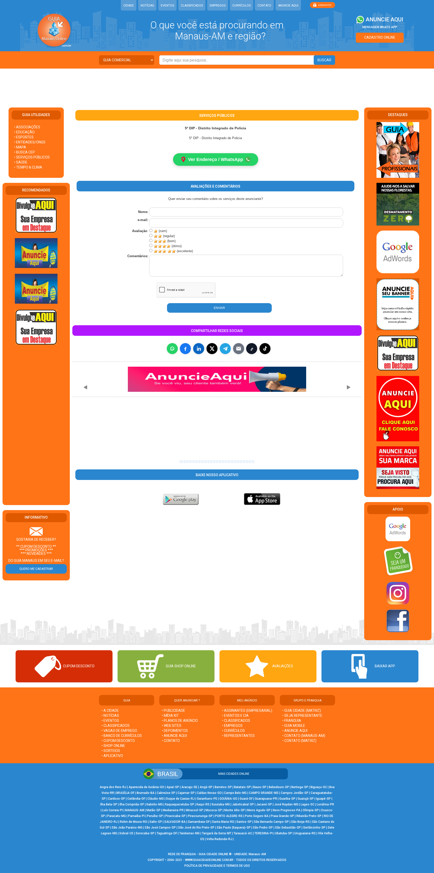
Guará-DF (246, 798)
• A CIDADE (110, 710)
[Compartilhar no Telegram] (225, 348)
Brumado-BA (145, 793)
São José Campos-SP (160, 827)
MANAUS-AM (134, 810)
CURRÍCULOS (241, 5)
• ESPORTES (24, 137)
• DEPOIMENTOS (175, 731)
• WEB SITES (171, 726)
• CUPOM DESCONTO (118, 741)
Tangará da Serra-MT (216, 833)
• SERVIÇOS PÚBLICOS (32, 157)
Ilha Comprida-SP (132, 804)
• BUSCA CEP (24, 152)
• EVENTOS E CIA (235, 716)
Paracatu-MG (116, 816)
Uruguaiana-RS (305, 833)
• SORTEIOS (110, 751)
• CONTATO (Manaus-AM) (303, 736)
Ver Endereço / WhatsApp (215, 159)
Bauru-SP (259, 787)
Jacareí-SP (264, 804)
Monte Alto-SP (234, 810)
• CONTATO (171, 741)
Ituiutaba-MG (221, 804)
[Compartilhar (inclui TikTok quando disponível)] (264, 348)
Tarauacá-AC (243, 833)
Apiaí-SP (173, 787)
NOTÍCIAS (147, 5)
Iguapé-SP (323, 798)
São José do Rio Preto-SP (196, 827)
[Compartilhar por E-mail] (238, 348)
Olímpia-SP (311, 810)
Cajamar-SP (186, 793)
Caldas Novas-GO (209, 793)
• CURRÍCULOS (233, 731)
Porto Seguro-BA (256, 816)
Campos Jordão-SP (294, 793)
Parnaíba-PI (136, 816)
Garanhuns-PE (207, 798)
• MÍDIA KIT (170, 716)
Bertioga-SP (299, 787)
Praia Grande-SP (282, 816)
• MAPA (20, 147)
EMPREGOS (218, 5)
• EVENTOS (110, 721)
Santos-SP (244, 822)
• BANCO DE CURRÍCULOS (121, 736)
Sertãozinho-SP (314, 827)
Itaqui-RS (202, 804)
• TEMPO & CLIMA (28, 167)
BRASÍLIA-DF (125, 793)
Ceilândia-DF (136, 798)
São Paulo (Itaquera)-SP (234, 827)
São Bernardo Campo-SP (271, 822)
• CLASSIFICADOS (115, 726)
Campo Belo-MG (235, 793)
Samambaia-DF (199, 822)
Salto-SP (155, 822)
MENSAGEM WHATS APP (379, 27)
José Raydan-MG (286, 804)
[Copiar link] (251, 348)
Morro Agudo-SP (258, 810)
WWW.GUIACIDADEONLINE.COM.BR (209, 860)
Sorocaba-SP (145, 833)
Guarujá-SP (306, 798)
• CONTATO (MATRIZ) (299, 741)
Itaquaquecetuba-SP (179, 804)
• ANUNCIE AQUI (174, 736)
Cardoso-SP (116, 798)
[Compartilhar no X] (212, 348)
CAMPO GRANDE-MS (264, 793)
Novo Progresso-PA (286, 810)
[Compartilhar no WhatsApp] (172, 348)
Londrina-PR (325, 804)
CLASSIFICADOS (192, 5)
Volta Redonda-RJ (219, 839)
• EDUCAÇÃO (24, 132)
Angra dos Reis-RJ (113, 787)
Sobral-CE (126, 833)
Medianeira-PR (173, 810)
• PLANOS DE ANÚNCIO (180, 721)
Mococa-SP (213, 810)
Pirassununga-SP (200, 816)
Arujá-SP (206, 787)
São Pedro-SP (263, 827)
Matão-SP (153, 810)
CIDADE (128, 5)
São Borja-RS (300, 822)
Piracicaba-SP (175, 816)
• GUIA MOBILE (293, 726)
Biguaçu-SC (318, 787)
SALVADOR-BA (175, 822)
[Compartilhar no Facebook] (185, 348)
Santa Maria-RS (223, 822)
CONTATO (264, 5)
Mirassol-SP (194, 810)
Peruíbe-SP (155, 816)
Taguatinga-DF (167, 833)
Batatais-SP (242, 787)
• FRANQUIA (292, 721)
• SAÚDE (20, 162)
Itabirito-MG (154, 804)
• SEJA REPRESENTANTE (302, 716)
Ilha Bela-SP (108, 804)
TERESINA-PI (263, 833)
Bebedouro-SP (279, 787)
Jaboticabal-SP (243, 804)
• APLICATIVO (112, 756)
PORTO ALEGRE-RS (229, 816)
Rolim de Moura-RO (133, 822)
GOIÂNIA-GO (228, 798)
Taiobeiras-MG (189, 833)
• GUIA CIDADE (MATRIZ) (301, 710)
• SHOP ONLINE (113, 746)
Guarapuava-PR (266, 798)
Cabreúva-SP (166, 793)
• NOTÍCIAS (110, 716)
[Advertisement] (217, 85)
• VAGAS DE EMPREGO (119, 731)
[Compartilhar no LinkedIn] (198, 348)
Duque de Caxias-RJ (180, 798)
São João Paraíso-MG (127, 827)
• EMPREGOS (232, 726)
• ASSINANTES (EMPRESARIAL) (247, 710)
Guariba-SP (287, 798)
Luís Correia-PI (112, 810)
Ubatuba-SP (283, 833)
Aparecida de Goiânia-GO (146, 787)
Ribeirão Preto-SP (308, 816)
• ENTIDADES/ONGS (29, 142)
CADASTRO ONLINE (379, 37)
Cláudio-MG (155, 798)
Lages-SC (307, 804)
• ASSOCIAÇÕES (27, 127)
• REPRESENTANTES (238, 736)
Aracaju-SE (189, 787)
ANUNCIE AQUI (288, 5)
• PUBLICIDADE (173, 710)
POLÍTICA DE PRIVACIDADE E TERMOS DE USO (217, 865)
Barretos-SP (223, 787)
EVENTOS (167, 5)
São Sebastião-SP (288, 827)
